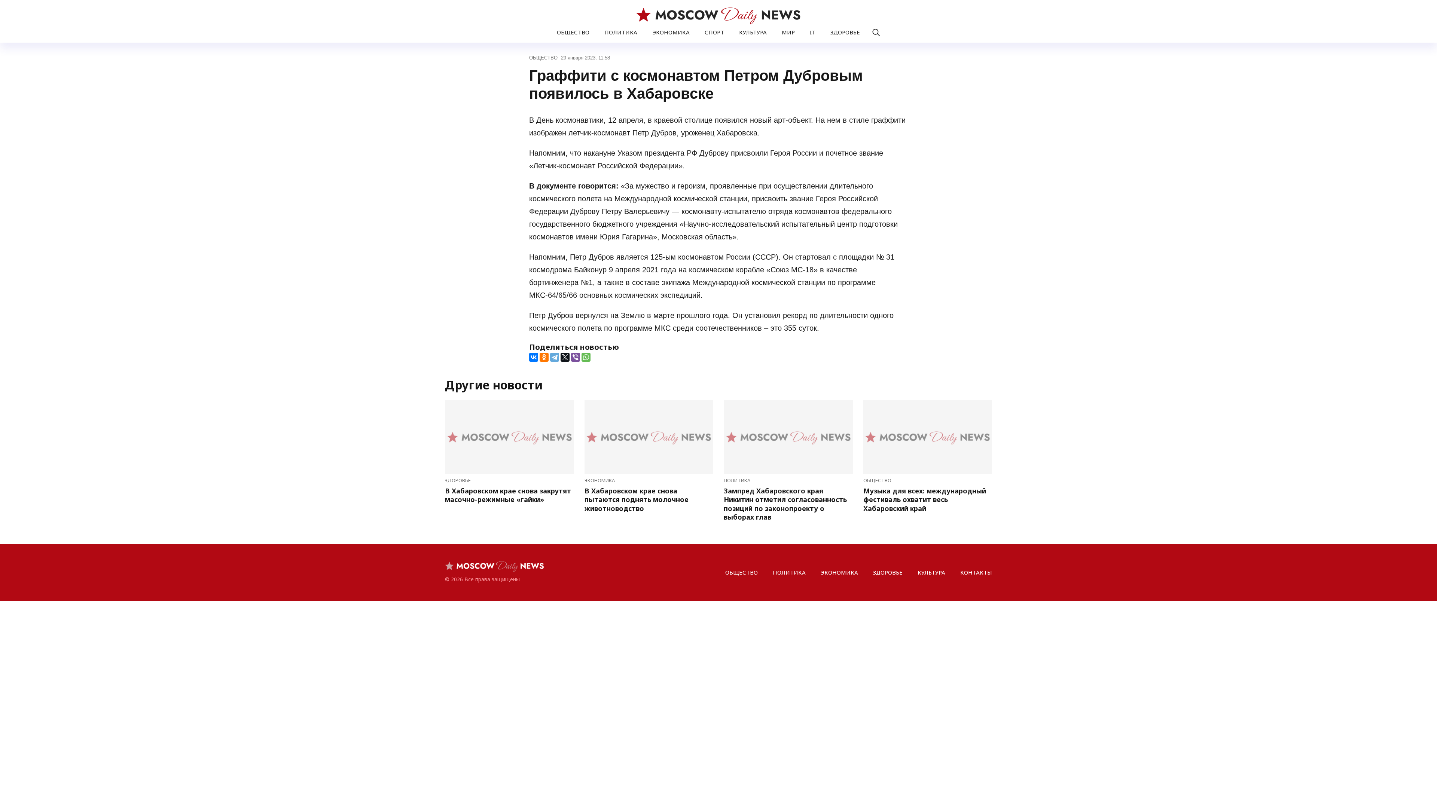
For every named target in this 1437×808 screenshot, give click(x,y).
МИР (788, 32)
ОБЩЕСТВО (573, 32)
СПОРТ (714, 32)
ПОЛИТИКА (620, 32)
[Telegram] (554, 357)
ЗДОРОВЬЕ (845, 32)
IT (812, 32)
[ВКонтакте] (533, 357)
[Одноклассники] (544, 357)
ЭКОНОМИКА (671, 32)
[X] (565, 357)
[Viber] (575, 357)
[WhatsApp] (586, 357)
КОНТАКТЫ (976, 572)
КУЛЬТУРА (753, 32)
